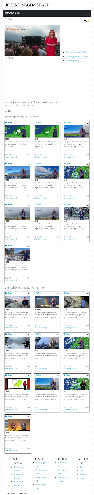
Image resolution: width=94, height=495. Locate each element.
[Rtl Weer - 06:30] (47, 131)
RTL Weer (9, 19)
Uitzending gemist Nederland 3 (19, 483)
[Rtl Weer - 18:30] (47, 172)
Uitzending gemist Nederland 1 (19, 469)
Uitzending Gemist (12, 13)
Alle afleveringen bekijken (11, 157)
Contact (82, 470)
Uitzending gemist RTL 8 (41, 486)
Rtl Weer (8, 122)
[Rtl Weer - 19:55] (17, 172)
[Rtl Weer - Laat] (76, 131)
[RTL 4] (86, 20)
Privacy (82, 478)
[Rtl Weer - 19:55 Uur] (17, 301)
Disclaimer (83, 474)
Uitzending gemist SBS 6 (63, 472)
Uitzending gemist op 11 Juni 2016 (77, 56)
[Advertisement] (32, 78)
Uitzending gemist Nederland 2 (19, 476)
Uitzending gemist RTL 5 (41, 472)
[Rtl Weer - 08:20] (17, 131)
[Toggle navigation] (86, 13)
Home (81, 467)
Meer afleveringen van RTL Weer (76, 52)
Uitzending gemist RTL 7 (41, 479)
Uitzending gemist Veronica (63, 479)
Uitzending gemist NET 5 (63, 464)
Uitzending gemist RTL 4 (73, 60)
